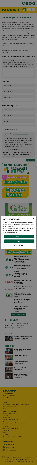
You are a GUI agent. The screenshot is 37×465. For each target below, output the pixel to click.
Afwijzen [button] (19, 241)
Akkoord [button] (19, 236)
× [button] (33, 218)
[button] (18, 245)
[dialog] (18, 232)
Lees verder (13, 232)
